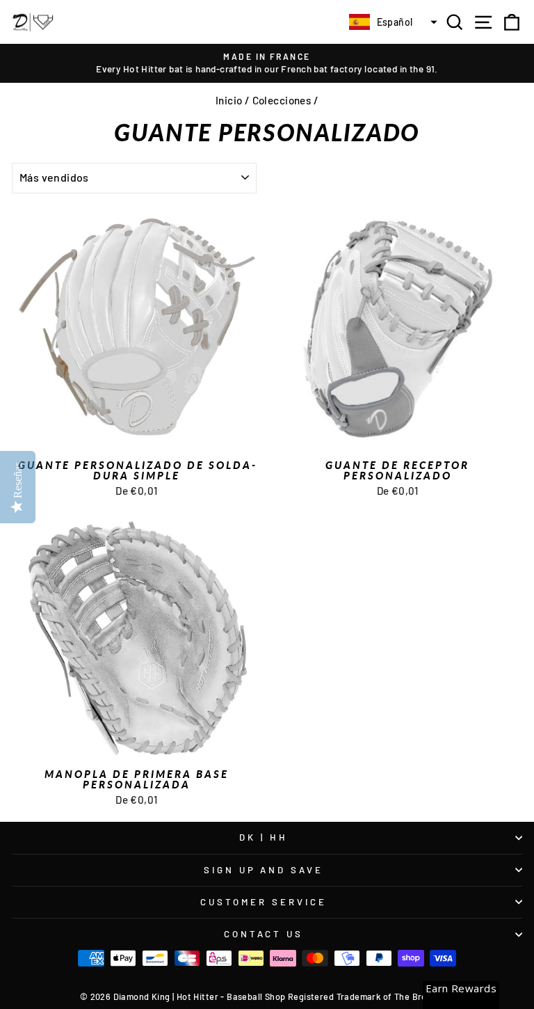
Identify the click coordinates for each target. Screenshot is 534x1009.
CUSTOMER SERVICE (263, 901)
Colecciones (282, 100)
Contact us (264, 933)
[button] (391, 22)
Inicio (229, 100)
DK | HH (263, 837)
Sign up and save (264, 869)
